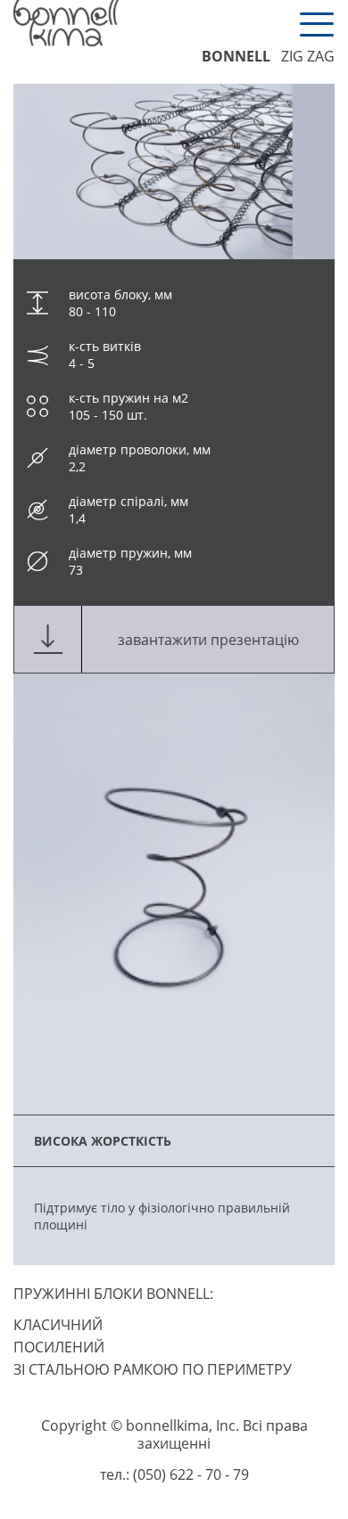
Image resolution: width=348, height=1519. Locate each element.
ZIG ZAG (308, 56)
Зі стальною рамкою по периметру (152, 1369)
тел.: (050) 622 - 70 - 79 (174, 1474)
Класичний (58, 1325)
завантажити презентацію (208, 639)
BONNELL (236, 56)
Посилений (58, 1347)
